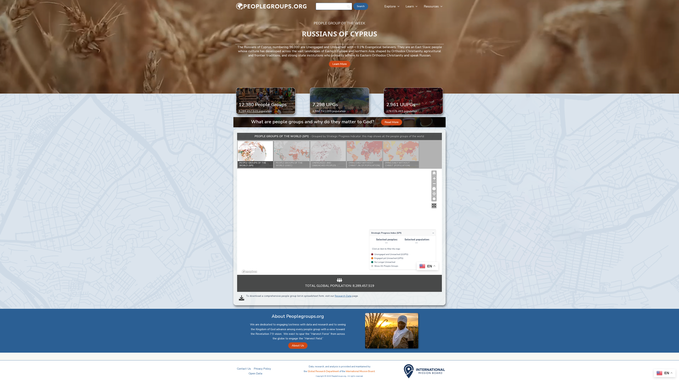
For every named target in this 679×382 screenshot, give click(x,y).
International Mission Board (360, 371)
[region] (339, 204)
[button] (397, 6)
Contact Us (244, 369)
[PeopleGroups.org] (271, 6)
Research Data (343, 296)
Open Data (255, 373)
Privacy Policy (262, 369)
